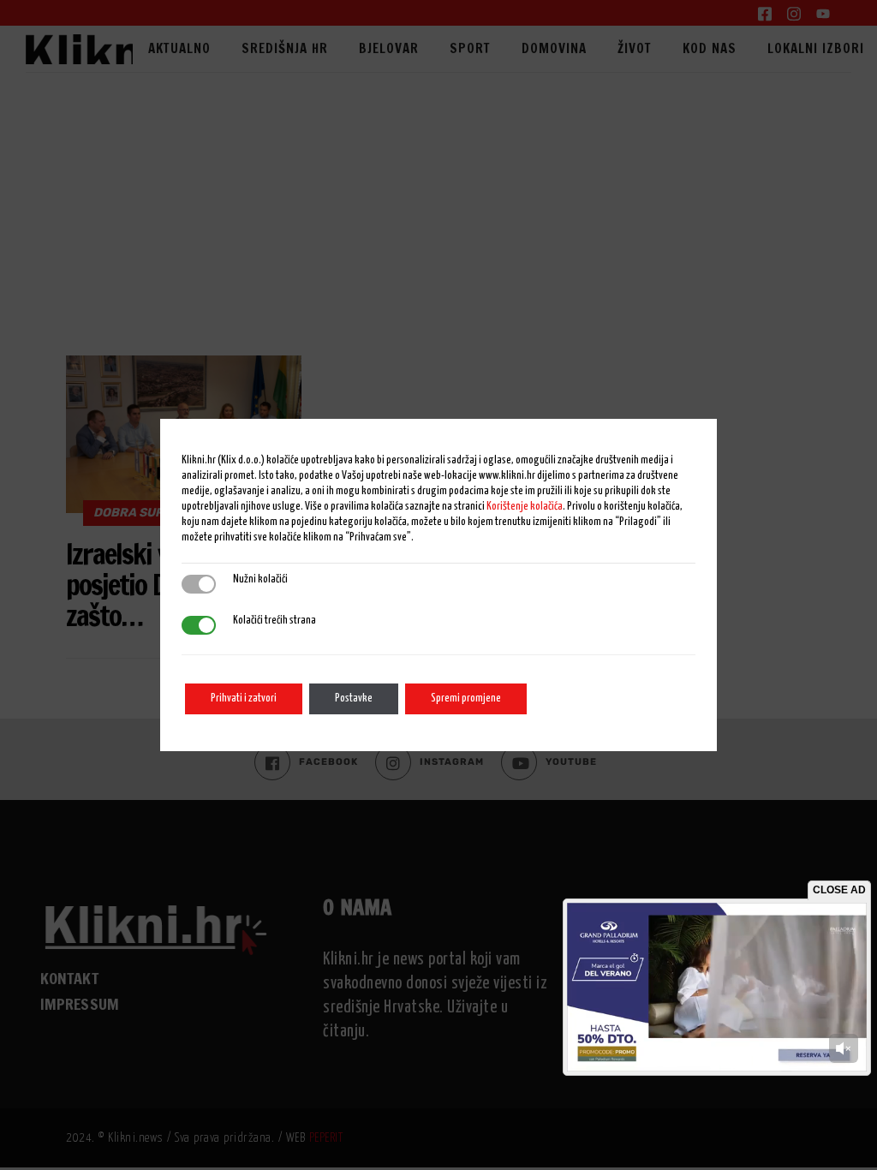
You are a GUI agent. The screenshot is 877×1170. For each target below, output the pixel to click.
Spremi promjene (466, 698)
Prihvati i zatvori (244, 698)
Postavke (354, 698)
